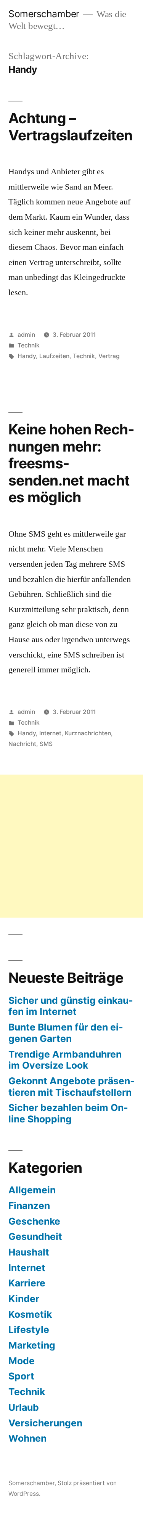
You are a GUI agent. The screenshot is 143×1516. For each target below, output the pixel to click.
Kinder (23, 1298)
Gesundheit (35, 1236)
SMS (46, 744)
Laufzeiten (54, 356)
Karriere (26, 1283)
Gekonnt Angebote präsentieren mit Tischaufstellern (71, 1086)
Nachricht (22, 744)
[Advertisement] (71, 846)
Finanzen (29, 1205)
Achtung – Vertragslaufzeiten (70, 126)
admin (26, 334)
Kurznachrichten (88, 733)
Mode (21, 1360)
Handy (27, 356)
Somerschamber (43, 13)
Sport (21, 1376)
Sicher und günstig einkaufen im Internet (70, 1006)
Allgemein (32, 1190)
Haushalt (28, 1252)
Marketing (31, 1345)
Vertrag (109, 356)
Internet (50, 733)
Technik (29, 345)
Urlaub (23, 1407)
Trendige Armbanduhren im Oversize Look (65, 1059)
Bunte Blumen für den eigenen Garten (65, 1032)
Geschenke (34, 1221)
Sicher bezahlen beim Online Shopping (68, 1113)
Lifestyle (28, 1329)
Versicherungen (45, 1423)
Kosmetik (30, 1314)
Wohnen (27, 1438)
